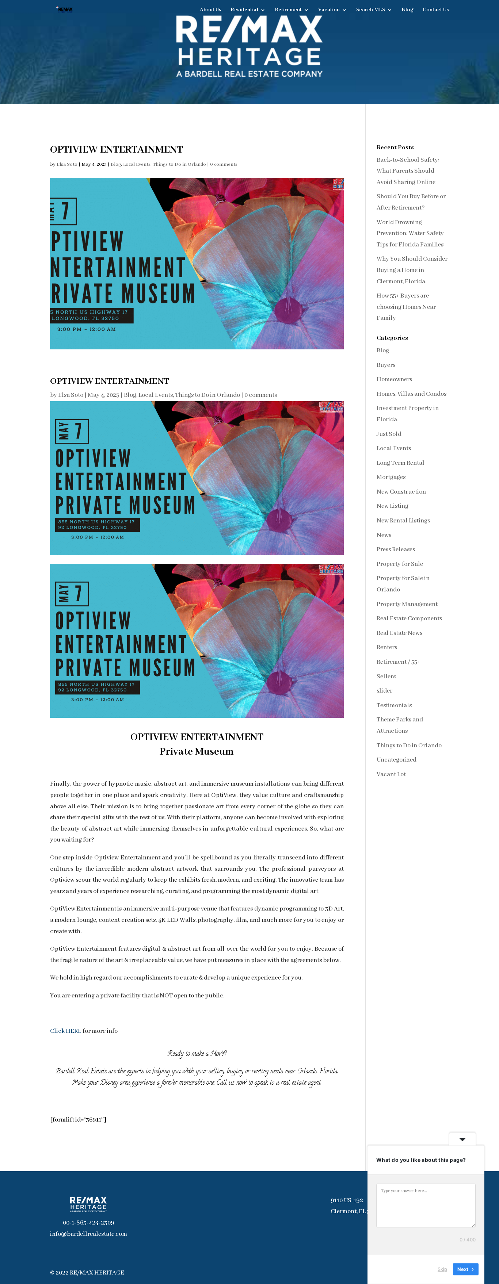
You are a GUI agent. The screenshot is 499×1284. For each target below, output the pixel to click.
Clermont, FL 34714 (356, 1211)
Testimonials (394, 705)
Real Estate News (399, 633)
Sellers (386, 677)
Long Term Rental (400, 463)
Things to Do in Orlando (179, 164)
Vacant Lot (391, 774)
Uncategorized (396, 760)
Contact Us (436, 10)
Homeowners (394, 379)
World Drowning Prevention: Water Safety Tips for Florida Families (410, 234)
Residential (244, 10)
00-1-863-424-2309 (88, 1223)
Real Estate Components (409, 618)
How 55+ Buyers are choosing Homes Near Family (406, 307)
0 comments (223, 164)
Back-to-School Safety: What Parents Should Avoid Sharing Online (408, 171)
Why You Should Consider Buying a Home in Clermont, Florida (412, 270)
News (384, 535)
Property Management (407, 604)
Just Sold (389, 434)
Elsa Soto (67, 164)
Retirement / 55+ (398, 662)
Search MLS (370, 10)
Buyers (386, 365)
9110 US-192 (347, 1200)
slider (384, 691)
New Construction (401, 492)
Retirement (288, 10)
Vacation (329, 10)
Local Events (137, 164)
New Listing (392, 506)
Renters (387, 647)
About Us (210, 10)
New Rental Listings (403, 521)
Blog (407, 10)
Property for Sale (400, 564)
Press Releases (396, 549)
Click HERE (65, 1031)
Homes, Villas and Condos (411, 394)
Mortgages (391, 477)
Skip (442, 1269)
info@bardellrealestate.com (88, 1234)
